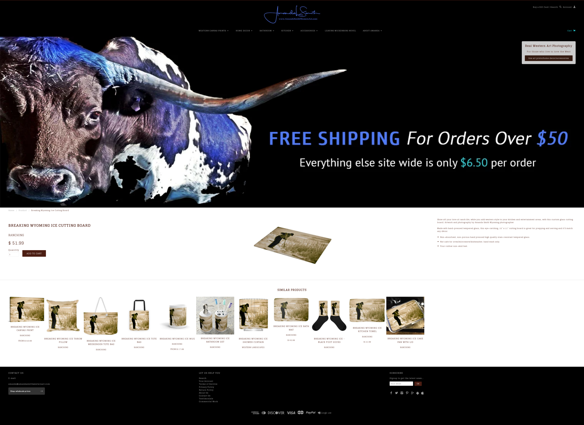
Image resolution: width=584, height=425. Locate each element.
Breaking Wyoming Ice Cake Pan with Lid (405, 340)
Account (567, 7)
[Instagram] (401, 392)
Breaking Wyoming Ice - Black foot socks (329, 340)
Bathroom (266, 30)
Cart (569, 30)
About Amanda (371, 30)
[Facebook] (391, 392)
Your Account (206, 381)
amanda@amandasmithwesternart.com (29, 384)
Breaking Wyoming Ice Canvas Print (25, 328)
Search (554, 7)
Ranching (16, 235)
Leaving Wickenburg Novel (340, 30)
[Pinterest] (407, 392)
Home (11, 210)
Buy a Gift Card (541, 7)
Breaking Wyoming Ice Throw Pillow (63, 340)
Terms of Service (208, 384)
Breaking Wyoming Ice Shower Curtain (253, 340)
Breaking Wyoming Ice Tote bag (139, 340)
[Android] (417, 393)
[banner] (292, 14)
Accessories (308, 30)
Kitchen (286, 30)
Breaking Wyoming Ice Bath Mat (291, 327)
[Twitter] (396, 392)
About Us (203, 392)
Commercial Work (208, 401)
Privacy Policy (206, 387)
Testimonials (206, 398)
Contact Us (204, 395)
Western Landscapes (253, 347)
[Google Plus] (412, 392)
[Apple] (422, 393)
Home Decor (243, 30)
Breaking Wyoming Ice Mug (177, 339)
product (23, 210)
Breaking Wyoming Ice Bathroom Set (215, 340)
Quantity (13, 250)
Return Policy (206, 390)
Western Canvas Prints (213, 30)
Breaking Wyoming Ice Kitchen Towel (367, 329)
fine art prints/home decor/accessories (548, 58)
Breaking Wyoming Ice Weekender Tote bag (101, 342)
